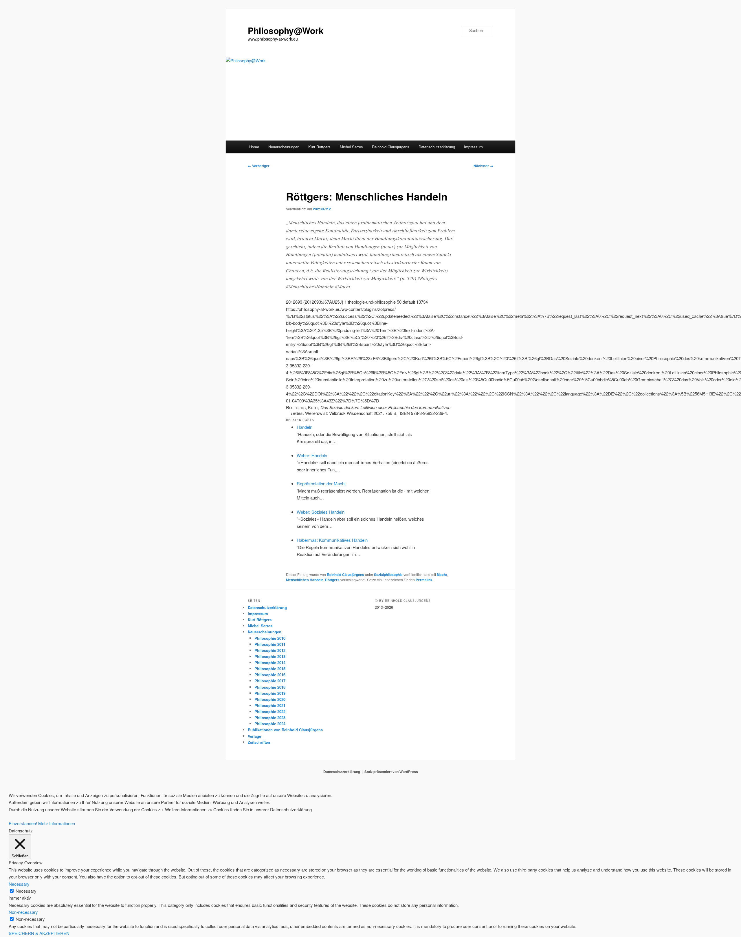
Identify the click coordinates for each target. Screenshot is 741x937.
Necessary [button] (19, 884)
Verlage (254, 736)
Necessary (26, 891)
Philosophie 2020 (269, 699)
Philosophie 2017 (269, 680)
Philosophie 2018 (269, 687)
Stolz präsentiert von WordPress (391, 771)
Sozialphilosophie (388, 574)
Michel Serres (351, 147)
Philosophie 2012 (269, 650)
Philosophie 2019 (269, 693)
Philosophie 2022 (269, 711)
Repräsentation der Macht (321, 483)
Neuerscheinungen (283, 147)
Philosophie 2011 (269, 644)
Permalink (424, 579)
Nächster (483, 165)
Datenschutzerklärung (437, 147)
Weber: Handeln (312, 455)
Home (254, 147)
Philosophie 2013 (269, 656)
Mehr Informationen (56, 823)
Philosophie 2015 (269, 668)
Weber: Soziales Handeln (320, 512)
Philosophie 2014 (269, 662)
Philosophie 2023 (269, 717)
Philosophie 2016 (269, 674)
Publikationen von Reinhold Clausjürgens (285, 729)
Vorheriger (258, 165)
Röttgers (332, 579)
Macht (442, 574)
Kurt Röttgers (319, 147)
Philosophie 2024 (269, 723)
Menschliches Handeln (304, 579)
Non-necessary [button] (23, 912)
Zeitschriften (259, 742)
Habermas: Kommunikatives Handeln (332, 540)
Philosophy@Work (286, 30)
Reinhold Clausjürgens (390, 147)
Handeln (304, 427)
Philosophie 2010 (269, 638)
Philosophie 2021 (269, 705)
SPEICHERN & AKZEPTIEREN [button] (39, 933)
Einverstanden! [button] (23, 823)
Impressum (473, 147)
